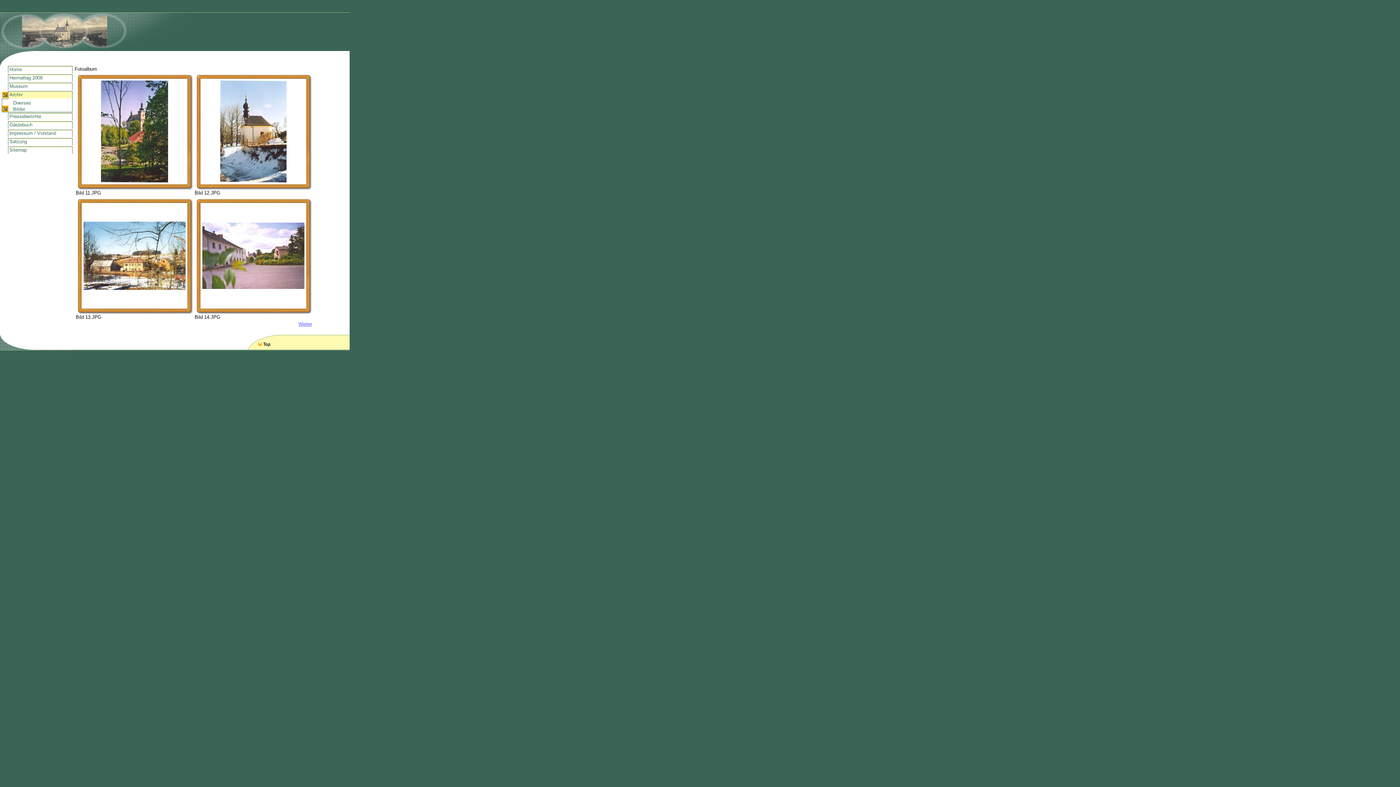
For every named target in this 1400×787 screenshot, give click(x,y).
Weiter (305, 324)
